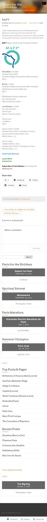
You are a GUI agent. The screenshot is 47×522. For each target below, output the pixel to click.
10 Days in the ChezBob (13, 446)
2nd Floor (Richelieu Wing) (14, 381)
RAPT (5, 20)
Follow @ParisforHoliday (12, 470)
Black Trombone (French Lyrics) (17, 396)
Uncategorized (25, 199)
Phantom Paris (9, 441)
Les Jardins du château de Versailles (19, 210)
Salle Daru (7, 411)
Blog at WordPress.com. (11, 513)
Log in (4, 363)
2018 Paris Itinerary (11, 213)
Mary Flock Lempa (11, 416)
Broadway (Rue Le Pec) (13, 436)
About (5, 406)
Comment (36, 248)
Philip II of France (11, 386)
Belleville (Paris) (10, 401)
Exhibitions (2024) (10, 451)
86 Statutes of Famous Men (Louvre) (19, 376)
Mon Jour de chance (11, 456)
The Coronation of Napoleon (15, 421)
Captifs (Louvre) (10, 391)
